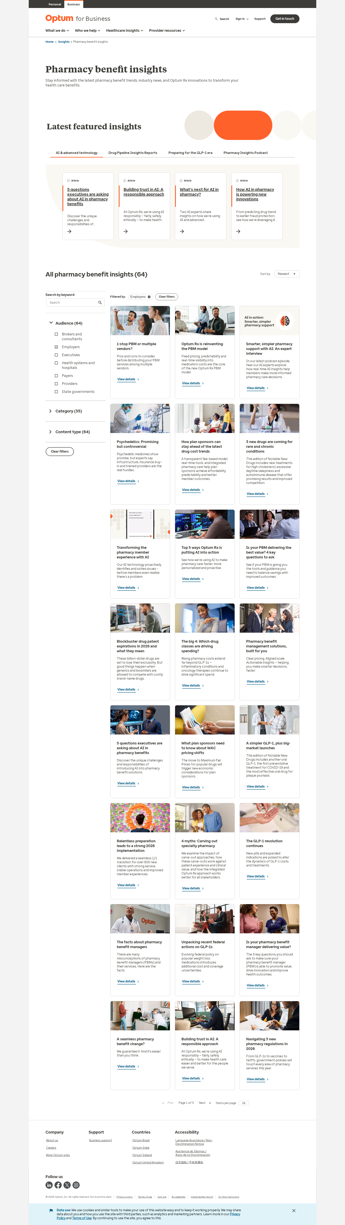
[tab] (76, 153)
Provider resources (165, 30)
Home (50, 42)
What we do (55, 30)
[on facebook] (58, 1185)
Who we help (86, 30)
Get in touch (285, 19)
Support (260, 19)
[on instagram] (76, 1185)
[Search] (100, 302)
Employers (138, 296)
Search (224, 19)
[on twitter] (67, 1185)
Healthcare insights (123, 30)
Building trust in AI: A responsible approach (144, 192)
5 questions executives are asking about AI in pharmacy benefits (88, 196)
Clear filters (60, 451)
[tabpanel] (172, 206)
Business (73, 4)
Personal (55, 4)
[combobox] (287, 274)
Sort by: (265, 274)
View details (126, 379)
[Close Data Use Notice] (293, 1210)
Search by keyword (60, 295)
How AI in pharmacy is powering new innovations (255, 194)
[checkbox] (76, 336)
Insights (64, 42)
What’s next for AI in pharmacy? (199, 192)
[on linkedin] (49, 1185)
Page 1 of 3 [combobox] (186, 1103)
